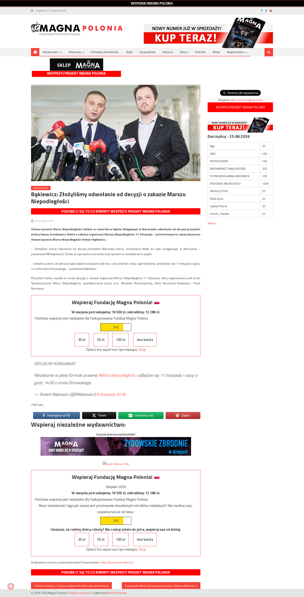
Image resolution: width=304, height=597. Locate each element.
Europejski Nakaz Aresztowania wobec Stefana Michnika (160, 586)
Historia (168, 52)
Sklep (216, 52)
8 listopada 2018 (111, 394)
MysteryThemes (117, 593)
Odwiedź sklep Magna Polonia (76, 64)
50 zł (100, 339)
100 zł (120, 339)
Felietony (75, 52)
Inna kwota (145, 339)
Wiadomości (51, 52)
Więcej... (213, 223)
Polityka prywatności (80, 593)
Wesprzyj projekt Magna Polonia (76, 73)
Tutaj (142, 349)
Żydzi (129, 52)
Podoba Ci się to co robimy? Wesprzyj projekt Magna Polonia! (115, 211)
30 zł (81, 339)
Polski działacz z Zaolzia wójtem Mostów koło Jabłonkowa (72, 586)
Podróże (200, 52)
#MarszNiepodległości (117, 375)
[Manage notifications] (10, 586)
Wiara (184, 52)
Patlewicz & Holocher (105, 52)
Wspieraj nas (235, 52)
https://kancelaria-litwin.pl (117, 562)
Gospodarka (148, 52)
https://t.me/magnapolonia (246, 100)
